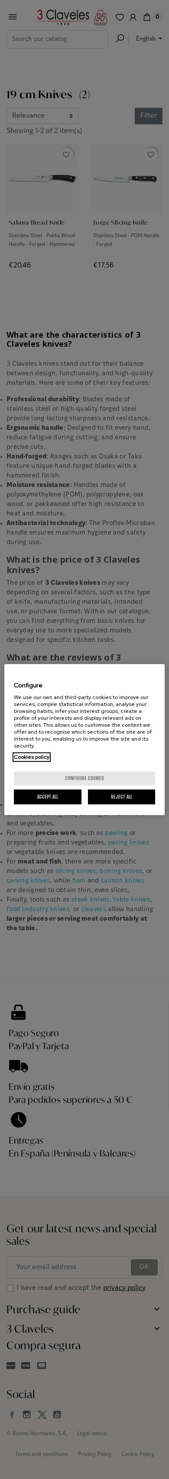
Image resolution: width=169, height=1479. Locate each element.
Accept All (47, 796)
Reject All (121, 796)
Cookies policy (31, 757)
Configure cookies (84, 778)
